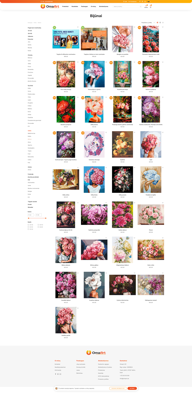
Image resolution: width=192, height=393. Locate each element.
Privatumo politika (103, 379)
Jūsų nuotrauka (80, 364)
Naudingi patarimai (60, 367)
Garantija (100, 373)
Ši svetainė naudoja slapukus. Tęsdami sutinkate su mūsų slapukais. (76, 388)
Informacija (58, 370)
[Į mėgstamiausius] (77, 27)
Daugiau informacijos (118, 388)
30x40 (31, 224)
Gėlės (35, 22)
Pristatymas (133, 1)
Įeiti (126, 1)
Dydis (29, 222)
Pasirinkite (66, 55)
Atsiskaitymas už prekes (105, 367)
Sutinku (132, 388)
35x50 (31, 229)
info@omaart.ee (124, 378)
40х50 (41, 227)
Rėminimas (79, 373)
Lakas (78, 370)
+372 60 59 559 (49, 1)
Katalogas (30, 22)
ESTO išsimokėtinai (103, 376)
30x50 (31, 227)
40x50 (41, 224)
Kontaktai (57, 364)
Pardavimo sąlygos (103, 364)
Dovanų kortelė (80, 367)
